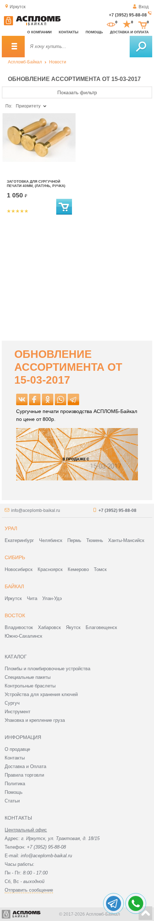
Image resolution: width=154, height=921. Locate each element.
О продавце (17, 749)
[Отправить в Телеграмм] (73, 399)
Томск (100, 569)
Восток (15, 615)
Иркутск (13, 598)
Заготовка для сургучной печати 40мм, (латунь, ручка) (36, 183)
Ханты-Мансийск (126, 540)
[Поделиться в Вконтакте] (22, 399)
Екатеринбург (19, 540)
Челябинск (50, 540)
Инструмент (17, 711)
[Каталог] (13, 46)
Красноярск (50, 569)
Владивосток (19, 627)
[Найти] (141, 46)
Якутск (73, 627)
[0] (111, 24)
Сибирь (15, 557)
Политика (15, 783)
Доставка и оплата (129, 32)
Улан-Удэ (52, 598)
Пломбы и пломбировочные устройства (47, 668)
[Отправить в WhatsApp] (60, 399)
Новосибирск (19, 569)
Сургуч (12, 703)
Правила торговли (24, 775)
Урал (11, 528)
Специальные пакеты (27, 677)
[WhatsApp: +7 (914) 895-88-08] (135, 903)
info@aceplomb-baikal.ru (35, 510)
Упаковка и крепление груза (35, 720)
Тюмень (94, 540)
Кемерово (78, 569)
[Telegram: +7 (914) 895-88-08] (113, 903)
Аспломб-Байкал (25, 61)
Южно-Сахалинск (23, 636)
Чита (32, 598)
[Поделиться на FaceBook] (34, 399)
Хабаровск (49, 627)
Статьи (12, 801)
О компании (39, 32)
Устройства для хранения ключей (41, 694)
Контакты (68, 32)
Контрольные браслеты (30, 686)
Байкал (14, 586)
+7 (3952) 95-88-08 (128, 15)
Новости (57, 61)
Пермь (74, 540)
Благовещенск (101, 627)
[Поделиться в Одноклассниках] (47, 399)
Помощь (94, 32)
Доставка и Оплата (25, 766)
